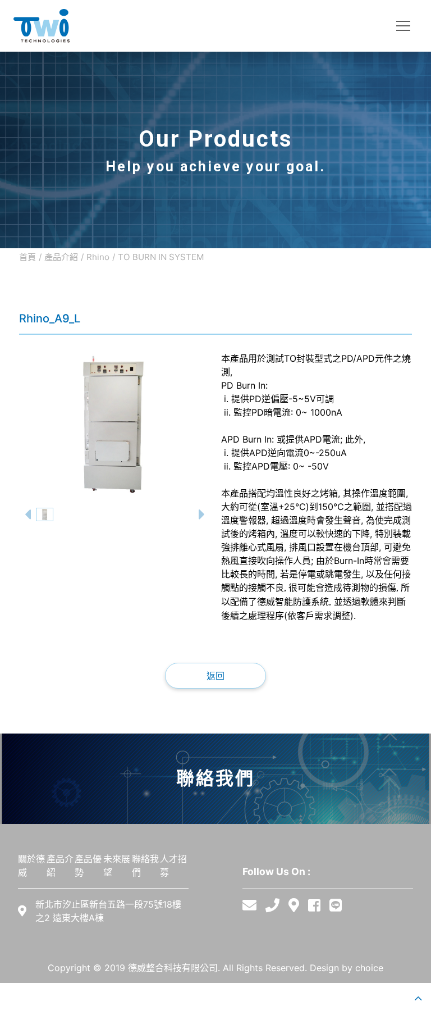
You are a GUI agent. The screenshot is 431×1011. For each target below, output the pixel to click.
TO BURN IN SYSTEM (161, 257)
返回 (215, 675)
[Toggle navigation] (403, 25)
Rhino (97, 257)
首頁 (27, 257)
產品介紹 (61, 257)
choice (369, 967)
